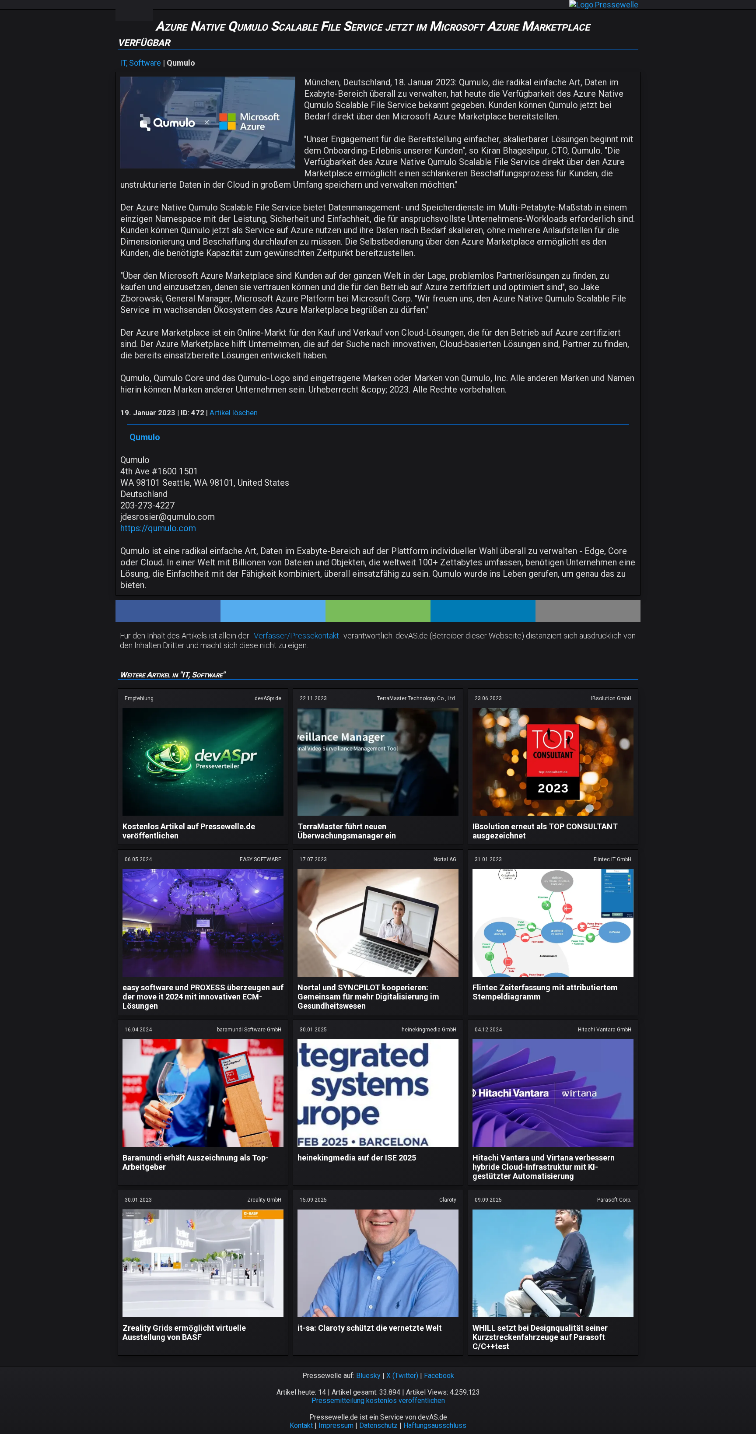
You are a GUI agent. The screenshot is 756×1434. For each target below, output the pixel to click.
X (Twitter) (402, 1375)
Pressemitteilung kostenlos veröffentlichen (378, 1400)
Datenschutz (378, 1425)
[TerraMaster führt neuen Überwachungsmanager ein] (378, 817)
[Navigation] (125, 10)
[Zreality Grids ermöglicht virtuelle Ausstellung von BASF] (203, 1318)
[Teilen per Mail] (588, 611)
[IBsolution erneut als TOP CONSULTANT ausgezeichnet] (553, 817)
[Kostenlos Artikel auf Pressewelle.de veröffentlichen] (203, 817)
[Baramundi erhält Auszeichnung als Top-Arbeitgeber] (203, 1148)
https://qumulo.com (158, 528)
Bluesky (368, 1375)
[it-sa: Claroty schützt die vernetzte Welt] (378, 1318)
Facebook (439, 1375)
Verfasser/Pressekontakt (296, 635)
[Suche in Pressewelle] (143, 10)
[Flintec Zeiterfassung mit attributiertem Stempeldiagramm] (553, 978)
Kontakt (301, 1425)
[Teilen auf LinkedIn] (483, 611)
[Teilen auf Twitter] (273, 611)
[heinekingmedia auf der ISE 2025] (378, 1148)
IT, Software (140, 62)
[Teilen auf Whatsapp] (378, 611)
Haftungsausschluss (434, 1425)
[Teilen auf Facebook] (168, 611)
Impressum (336, 1425)
